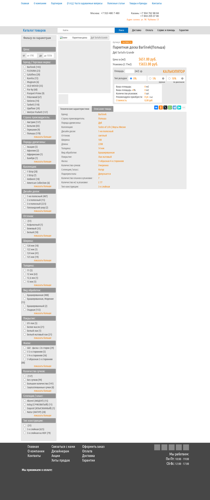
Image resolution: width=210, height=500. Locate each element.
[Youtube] (186, 447)
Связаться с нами (63, 446)
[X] (165, 107)
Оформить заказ (93, 446)
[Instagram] (157, 447)
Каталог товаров (34, 30)
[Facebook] (164, 447)
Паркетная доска (79, 37)
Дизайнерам (60, 451)
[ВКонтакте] (156, 107)
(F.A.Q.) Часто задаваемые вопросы (85, 3)
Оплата (149, 30)
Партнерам (56, 3)
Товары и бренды (138, 3)
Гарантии (184, 30)
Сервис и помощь (166, 30)
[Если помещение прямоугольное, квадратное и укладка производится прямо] (163, 78)
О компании (40, 3)
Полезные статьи (116, 3)
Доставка (136, 30)
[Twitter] (172, 447)
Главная (25, 3)
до (40, 55)
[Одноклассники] (161, 107)
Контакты (157, 3)
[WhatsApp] (170, 107)
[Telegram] (175, 107)
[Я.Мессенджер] (179, 107)
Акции (56, 456)
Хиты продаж (61, 460)
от (24, 55)
